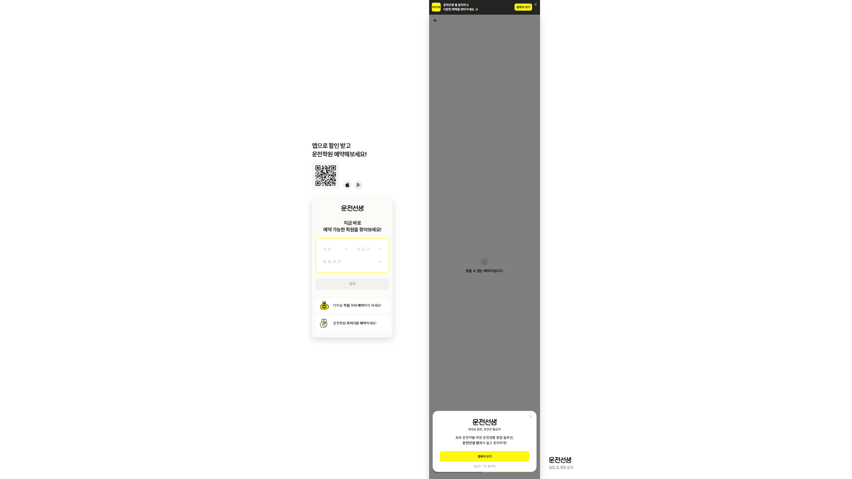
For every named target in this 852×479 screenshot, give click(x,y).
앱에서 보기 (523, 7)
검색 (352, 284)
